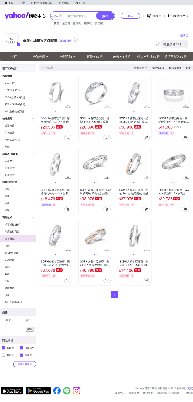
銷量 (188, 67)
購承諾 (184, 35)
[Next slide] (70, 93)
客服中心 (120, 393)
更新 (189, 388)
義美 (56, 23)
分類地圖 (188, 393)
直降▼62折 (95, 56)
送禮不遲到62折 (175, 56)
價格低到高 (158, 67)
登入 (130, 16)
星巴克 (66, 23)
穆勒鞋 (88, 23)
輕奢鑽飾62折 (173, 44)
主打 (14, 56)
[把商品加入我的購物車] (67, 137)
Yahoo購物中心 (25, 15)
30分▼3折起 (121, 56)
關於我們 (134, 393)
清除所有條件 (24, 364)
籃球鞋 (77, 23)
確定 (29, 329)
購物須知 (148, 393)
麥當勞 (99, 23)
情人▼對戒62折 (148, 56)
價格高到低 (175, 67)
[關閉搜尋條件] (60, 16)
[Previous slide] (41, 93)
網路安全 (162, 393)
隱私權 (175, 393)
